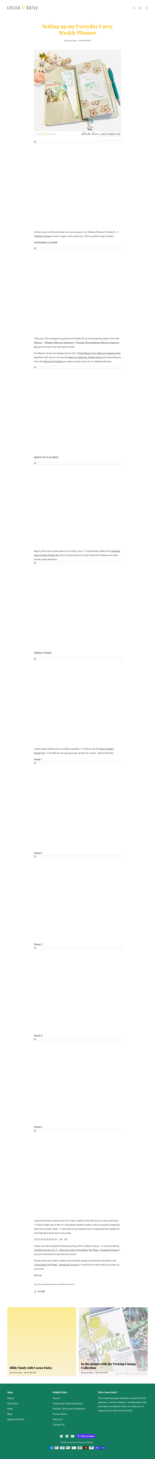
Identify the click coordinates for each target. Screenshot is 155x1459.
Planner (38, 342)
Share (41, 1291)
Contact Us (58, 1424)
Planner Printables (53, 361)
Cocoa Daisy (72, 1442)
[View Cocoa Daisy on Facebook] (67, 1436)
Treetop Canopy (42, 236)
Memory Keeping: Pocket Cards (85, 357)
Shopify (90, 1442)
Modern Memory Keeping (59, 342)
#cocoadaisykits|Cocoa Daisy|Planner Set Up (56, 1284)
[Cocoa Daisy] (22, 8)
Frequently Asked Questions (68, 1403)
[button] (134, 8)
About (10, 1398)
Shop (10, 1392)
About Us (58, 1419)
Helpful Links (60, 1392)
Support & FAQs (15, 1419)
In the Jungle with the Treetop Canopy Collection (108, 1366)
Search (56, 1398)
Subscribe (12, 1403)
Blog (9, 1414)
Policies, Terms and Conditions (69, 1408)
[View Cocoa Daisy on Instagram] (61, 1436)
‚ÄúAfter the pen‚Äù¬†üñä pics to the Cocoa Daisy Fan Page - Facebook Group (76, 1250)
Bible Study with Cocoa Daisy (31, 1368)
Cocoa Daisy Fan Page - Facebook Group (55, 1264)
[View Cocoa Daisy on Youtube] (72, 1436)
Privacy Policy (60, 1414)
